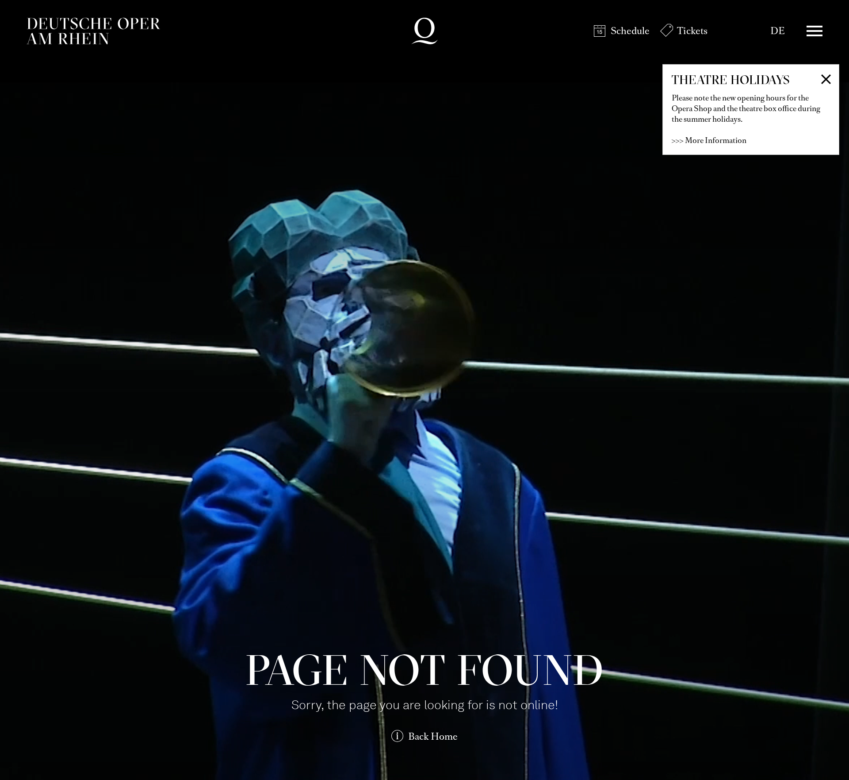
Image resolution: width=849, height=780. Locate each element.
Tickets (692, 30)
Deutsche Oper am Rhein (93, 31)
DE (777, 30)
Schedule (630, 30)
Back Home (433, 736)
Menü (814, 31)
